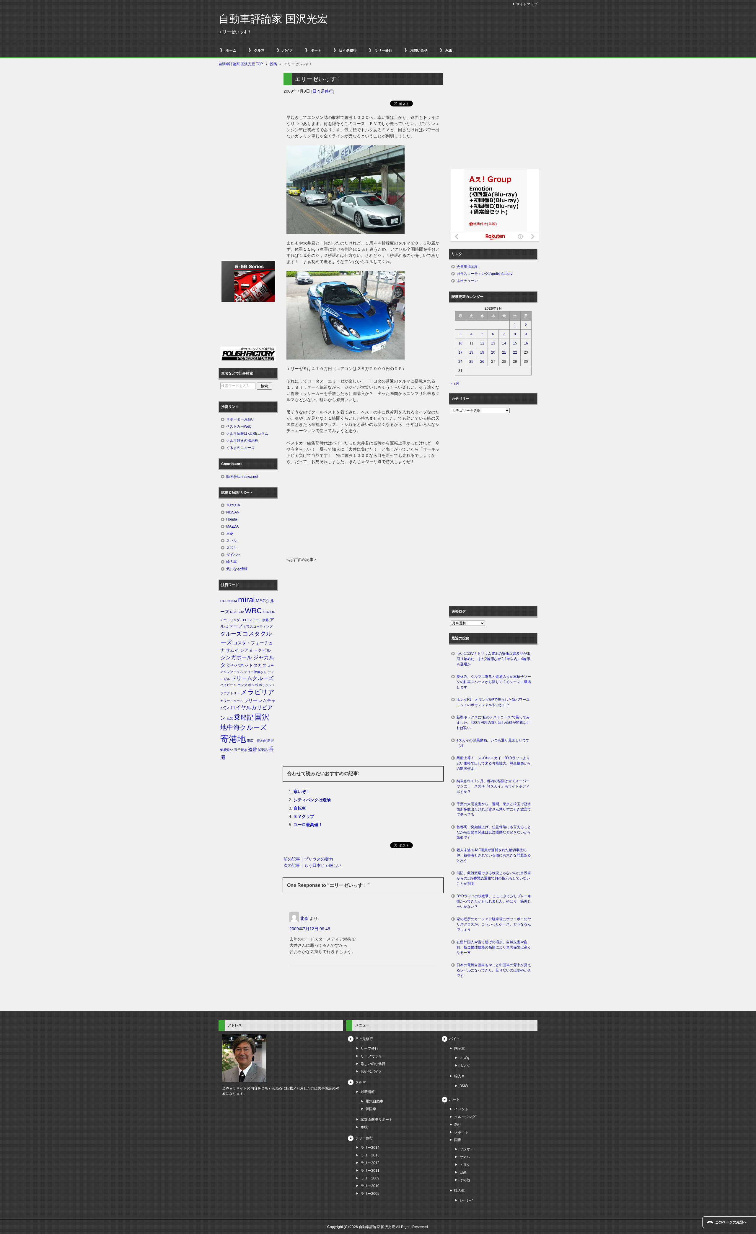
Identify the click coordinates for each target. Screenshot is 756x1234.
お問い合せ (419, 50)
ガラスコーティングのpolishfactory (484, 274)
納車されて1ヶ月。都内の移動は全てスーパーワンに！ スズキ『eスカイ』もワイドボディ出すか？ (493, 786)
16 (526, 343)
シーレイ (467, 1200)
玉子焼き (240, 749)
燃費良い (226, 749)
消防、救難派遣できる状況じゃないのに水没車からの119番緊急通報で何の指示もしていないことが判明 (494, 878)
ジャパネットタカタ (246, 665)
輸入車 (231, 562)
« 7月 (455, 383)
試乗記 (263, 749)
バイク (287, 50)
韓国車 (371, 1109)
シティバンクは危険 (312, 799)
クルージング (464, 1117)
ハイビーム (228, 685)
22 (515, 352)
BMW (464, 1086)
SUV (240, 612)
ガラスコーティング (258, 626)
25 (471, 362)
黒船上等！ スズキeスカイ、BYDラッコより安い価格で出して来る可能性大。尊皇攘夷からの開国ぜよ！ (494, 763)
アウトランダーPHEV (236, 620)
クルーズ (231, 634)
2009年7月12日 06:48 (309, 928)
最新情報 (368, 1092)
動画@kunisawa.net (242, 477)
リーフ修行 (369, 1048)
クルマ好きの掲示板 (242, 441)
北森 (304, 918)
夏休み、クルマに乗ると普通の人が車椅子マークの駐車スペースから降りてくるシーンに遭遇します (494, 682)
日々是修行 (348, 50)
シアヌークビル (255, 650)
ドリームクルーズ (252, 678)
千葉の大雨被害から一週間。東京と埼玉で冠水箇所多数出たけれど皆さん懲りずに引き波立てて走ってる (494, 809)
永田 (448, 50)
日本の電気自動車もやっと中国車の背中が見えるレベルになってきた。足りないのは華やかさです (494, 970)
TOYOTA (233, 505)
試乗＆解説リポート (376, 1120)
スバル (231, 541)
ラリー (250, 700)
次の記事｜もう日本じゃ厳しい (312, 865)
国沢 (262, 717)
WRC (253, 611)
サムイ (232, 650)
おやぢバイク (371, 1071)
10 (460, 343)
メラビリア (258, 692)
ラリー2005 (370, 1194)
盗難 (252, 749)
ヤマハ (465, 1157)
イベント (461, 1109)
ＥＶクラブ (304, 816)
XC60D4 (269, 612)
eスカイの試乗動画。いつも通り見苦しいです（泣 (493, 743)
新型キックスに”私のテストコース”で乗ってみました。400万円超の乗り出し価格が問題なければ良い (493, 722)
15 (515, 343)
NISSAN (232, 512)
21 (504, 352)
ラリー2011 (370, 1171)
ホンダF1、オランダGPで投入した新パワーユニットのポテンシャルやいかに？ (493, 702)
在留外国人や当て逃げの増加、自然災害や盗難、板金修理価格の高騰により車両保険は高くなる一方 (494, 947)
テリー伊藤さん (255, 672)
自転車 (300, 808)
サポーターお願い (240, 419)
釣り (457, 1125)
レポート (461, 1132)
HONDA (231, 601)
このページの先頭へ (731, 1222)
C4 (222, 601)
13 (493, 343)
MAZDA (232, 526)
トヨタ (465, 1165)
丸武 (230, 718)
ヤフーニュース (231, 701)
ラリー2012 (370, 1163)
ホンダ (242, 685)
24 (460, 362)
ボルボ (253, 685)
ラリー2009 (370, 1178)
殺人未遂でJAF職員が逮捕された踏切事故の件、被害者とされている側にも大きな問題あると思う (494, 855)
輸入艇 (459, 1191)
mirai (246, 599)
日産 (463, 1172)
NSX (233, 612)
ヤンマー (467, 1149)
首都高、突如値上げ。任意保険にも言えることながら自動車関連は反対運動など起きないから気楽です (494, 832)
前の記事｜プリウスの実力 (308, 859)
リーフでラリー (373, 1056)
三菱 (229, 533)
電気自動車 (374, 1101)
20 (493, 352)
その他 (465, 1180)
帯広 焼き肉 (256, 740)
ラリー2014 (370, 1148)
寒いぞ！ (302, 791)
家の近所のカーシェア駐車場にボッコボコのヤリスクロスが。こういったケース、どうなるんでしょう (494, 924)
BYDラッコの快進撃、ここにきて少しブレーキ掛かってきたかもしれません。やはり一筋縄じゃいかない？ (494, 901)
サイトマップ (526, 4)
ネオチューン (467, 281)
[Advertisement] (363, 512)
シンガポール (236, 657)
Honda (231, 519)
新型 (270, 740)
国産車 (459, 1048)
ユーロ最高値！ (308, 824)
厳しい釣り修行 (373, 1064)
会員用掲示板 (467, 267)
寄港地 (233, 739)
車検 (364, 1127)
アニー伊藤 (260, 620)
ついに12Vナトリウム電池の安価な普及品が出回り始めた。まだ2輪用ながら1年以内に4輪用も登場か (493, 659)
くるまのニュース (240, 448)
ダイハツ (233, 555)
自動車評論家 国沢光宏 (273, 19)
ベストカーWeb (238, 426)
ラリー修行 (383, 50)
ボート (316, 50)
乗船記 (243, 717)
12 (482, 343)
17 (460, 352)
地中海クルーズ (243, 727)
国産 (457, 1140)
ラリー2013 (370, 1155)
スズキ (231, 548)
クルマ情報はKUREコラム (247, 433)
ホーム (231, 50)
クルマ (259, 50)
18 (471, 352)
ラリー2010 (370, 1186)
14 (504, 343)
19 (482, 352)
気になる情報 (236, 569)
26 (482, 362)
